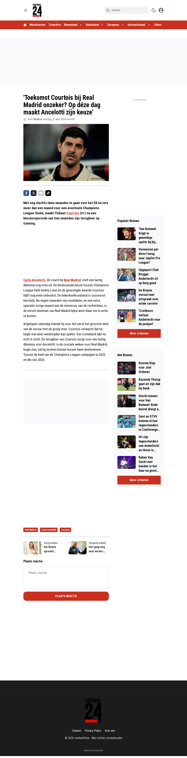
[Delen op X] (34, 193)
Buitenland (92, 25)
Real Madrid (72, 280)
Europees (113, 25)
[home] (25, 25)
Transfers (55, 25)
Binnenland (70, 25)
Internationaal (137, 25)
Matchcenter (38, 25)
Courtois (72, 213)
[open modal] (161, 10)
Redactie (38, 119)
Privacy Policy (93, 730)
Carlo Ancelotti (34, 280)
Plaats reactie (66, 596)
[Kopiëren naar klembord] (48, 193)
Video (157, 25)
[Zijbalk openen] (25, 10)
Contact (76, 730)
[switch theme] (153, 10)
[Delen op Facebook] (26, 193)
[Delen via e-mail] (41, 193)
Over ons (110, 730)
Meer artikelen (139, 333)
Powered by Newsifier (93, 750)
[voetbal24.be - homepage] (37, 10)
